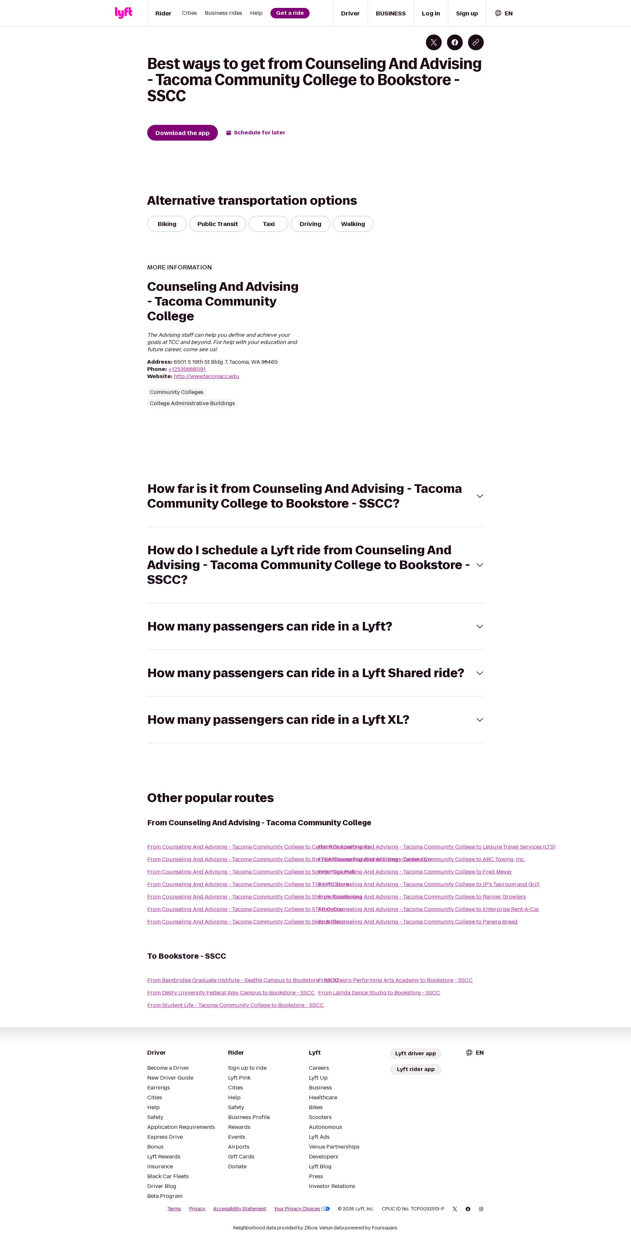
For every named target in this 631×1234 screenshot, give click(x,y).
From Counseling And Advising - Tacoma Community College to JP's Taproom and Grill (429, 884)
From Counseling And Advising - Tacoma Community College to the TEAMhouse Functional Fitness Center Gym (289, 859)
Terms (174, 1208)
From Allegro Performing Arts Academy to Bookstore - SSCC (395, 980)
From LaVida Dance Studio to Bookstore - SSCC (379, 992)
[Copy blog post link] (476, 42)
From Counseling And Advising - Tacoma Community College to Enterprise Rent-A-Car (428, 909)
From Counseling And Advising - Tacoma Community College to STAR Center (245, 909)
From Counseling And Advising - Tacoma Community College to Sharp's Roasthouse (254, 897)
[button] (315, 496)
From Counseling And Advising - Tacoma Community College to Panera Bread (418, 921)
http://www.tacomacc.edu (206, 376)
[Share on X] (434, 42)
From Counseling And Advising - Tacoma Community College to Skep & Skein (246, 921)
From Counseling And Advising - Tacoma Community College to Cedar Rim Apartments (258, 847)
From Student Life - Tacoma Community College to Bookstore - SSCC (235, 1005)
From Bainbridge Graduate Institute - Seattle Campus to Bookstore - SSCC (243, 980)
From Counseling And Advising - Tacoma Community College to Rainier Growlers (422, 897)
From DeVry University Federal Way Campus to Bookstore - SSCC (231, 992)
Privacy (197, 1208)
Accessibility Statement (239, 1208)
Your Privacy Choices (297, 1208)
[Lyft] (123, 13)
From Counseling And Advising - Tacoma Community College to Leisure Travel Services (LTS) (436, 847)
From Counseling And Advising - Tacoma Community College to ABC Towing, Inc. (421, 859)
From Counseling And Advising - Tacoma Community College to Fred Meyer (415, 872)
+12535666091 (187, 369)
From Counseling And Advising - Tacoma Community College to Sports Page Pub (251, 872)
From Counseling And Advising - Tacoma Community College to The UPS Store (248, 884)
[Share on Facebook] (455, 42)
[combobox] (503, 13)
